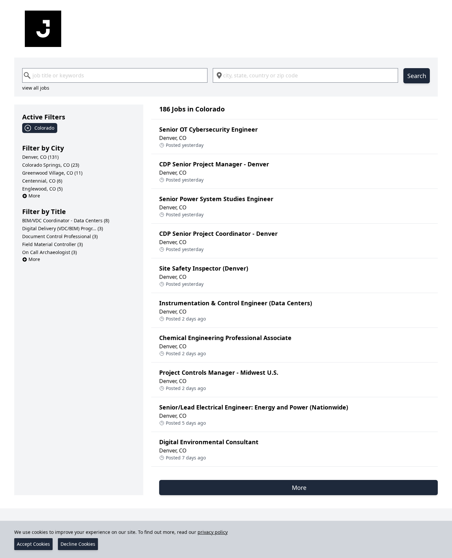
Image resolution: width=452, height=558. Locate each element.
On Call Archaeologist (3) (49, 252)
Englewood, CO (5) (42, 189)
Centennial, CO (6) (42, 181)
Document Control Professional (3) (60, 236)
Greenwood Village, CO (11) (52, 173)
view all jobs (35, 88)
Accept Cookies (33, 544)
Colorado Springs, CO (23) (50, 165)
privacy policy (213, 532)
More (34, 196)
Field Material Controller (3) (52, 244)
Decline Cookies (78, 544)
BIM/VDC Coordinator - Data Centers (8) (65, 220)
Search (416, 76)
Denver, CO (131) (40, 157)
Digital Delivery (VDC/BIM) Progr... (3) (62, 228)
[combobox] (114, 75)
